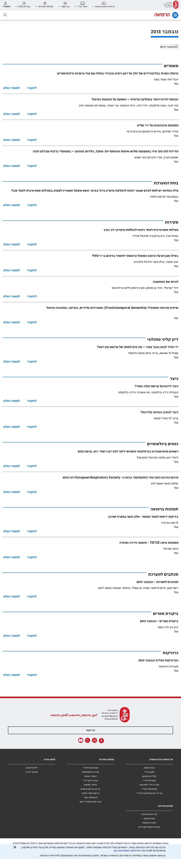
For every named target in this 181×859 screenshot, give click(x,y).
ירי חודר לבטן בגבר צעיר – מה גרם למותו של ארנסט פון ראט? (137, 347)
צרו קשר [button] (90, 730)
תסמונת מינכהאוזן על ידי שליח (157, 125)
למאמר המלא (11, 88)
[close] (15, 848)
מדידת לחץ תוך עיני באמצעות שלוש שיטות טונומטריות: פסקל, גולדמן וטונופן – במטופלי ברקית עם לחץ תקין (105, 151)
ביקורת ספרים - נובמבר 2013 (159, 621)
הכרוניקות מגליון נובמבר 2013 (158, 660)
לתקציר (32, 88)
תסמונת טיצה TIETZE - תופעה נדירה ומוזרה (148, 542)
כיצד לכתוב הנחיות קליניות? (159, 412)
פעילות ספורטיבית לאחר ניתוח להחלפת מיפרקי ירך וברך (140, 230)
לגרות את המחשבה (165, 282)
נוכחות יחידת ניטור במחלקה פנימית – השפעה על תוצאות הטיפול (135, 99)
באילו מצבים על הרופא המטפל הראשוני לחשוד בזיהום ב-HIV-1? (135, 256)
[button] (103, 5)
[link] (171, 5)
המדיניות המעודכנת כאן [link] (127, 850)
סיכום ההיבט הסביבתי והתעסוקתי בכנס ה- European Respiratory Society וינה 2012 (120, 477)
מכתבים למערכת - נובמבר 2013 (157, 582)
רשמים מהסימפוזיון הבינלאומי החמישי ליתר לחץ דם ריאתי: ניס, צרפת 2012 (128, 451)
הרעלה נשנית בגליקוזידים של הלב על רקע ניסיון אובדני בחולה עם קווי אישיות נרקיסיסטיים (117, 73)
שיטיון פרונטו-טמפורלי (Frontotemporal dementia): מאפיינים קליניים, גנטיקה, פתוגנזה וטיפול (112, 307)
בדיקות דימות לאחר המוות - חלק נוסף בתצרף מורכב (143, 516)
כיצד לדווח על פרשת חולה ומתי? (156, 386)
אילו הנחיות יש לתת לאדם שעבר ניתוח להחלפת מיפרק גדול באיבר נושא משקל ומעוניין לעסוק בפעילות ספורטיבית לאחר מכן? (94, 190)
